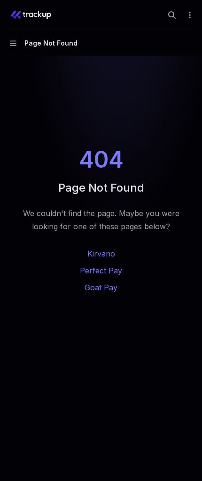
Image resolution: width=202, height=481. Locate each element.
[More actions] (189, 15)
